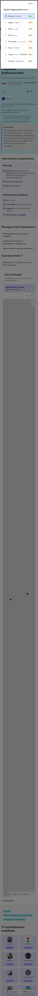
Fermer (30, 4)
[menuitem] (19, 16)
